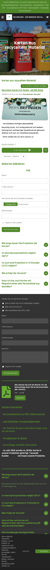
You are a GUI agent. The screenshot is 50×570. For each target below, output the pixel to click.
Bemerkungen (7, 211)
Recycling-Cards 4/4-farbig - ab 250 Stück (22, 90)
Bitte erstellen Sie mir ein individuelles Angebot (22, 303)
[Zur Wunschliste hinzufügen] (45, 150)
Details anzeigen (8, 144)
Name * (4, 175)
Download (20, 398)
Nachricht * (6, 349)
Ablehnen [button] (25, 551)
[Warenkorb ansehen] (47, 17)
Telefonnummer (7, 338)
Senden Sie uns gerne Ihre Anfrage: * (15, 299)
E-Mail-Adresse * (8, 187)
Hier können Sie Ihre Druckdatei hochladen (17, 198)
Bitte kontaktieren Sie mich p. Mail (17, 310)
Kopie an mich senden (13, 223)
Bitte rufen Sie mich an (13, 307)
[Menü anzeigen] (2, 17)
